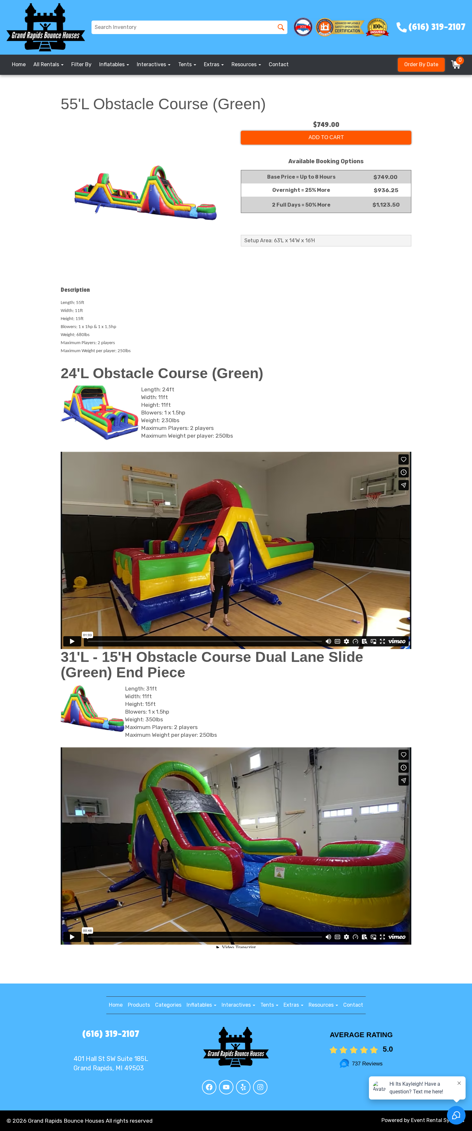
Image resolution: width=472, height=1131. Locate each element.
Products (139, 1005)
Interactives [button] (152, 64)
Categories (168, 1005)
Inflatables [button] (112, 64)
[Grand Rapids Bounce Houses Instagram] (260, 1087)
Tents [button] (185, 64)
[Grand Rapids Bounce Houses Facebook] (209, 1087)
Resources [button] (245, 64)
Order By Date (421, 64)
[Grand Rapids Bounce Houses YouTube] (226, 1087)
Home (19, 64)
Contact (279, 64)
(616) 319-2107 (110, 1034)
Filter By (81, 64)
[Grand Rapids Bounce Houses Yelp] (243, 1087)
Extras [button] (212, 64)
